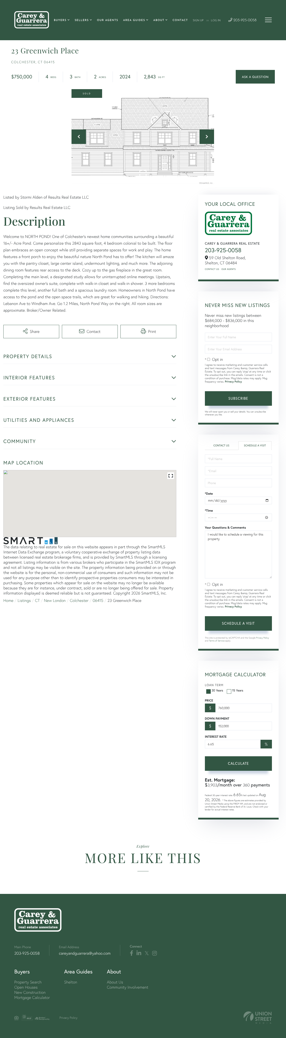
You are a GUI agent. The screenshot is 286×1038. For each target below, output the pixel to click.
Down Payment (217, 719)
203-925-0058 (244, 20)
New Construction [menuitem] (30, 992)
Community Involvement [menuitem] (127, 987)
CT (37, 600)
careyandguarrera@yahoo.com (85, 953)
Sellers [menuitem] (82, 20)
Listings (24, 600)
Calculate (238, 763)
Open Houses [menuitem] (26, 987)
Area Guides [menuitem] (134, 20)
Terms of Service (217, 640)
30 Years (217, 690)
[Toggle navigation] (268, 20)
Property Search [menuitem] (28, 982)
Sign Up (198, 20)
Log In (216, 20)
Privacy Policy (233, 381)
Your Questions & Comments (225, 527)
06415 (98, 600)
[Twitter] (147, 953)
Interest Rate (216, 737)
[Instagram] (154, 953)
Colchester (79, 600)
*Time (209, 510)
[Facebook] (131, 953)
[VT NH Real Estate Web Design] (258, 1017)
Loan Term (214, 685)
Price (209, 700)
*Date (209, 494)
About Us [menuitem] (115, 982)
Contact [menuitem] (180, 20)
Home (8, 600)
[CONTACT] (255, 77)
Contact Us (212, 269)
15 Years (237, 690)
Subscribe (238, 398)
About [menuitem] (158, 20)
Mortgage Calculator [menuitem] (32, 997)
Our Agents (228, 269)
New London (55, 600)
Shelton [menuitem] (70, 982)
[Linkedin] (139, 953)
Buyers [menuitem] (60, 20)
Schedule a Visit (255, 445)
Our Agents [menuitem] (107, 20)
